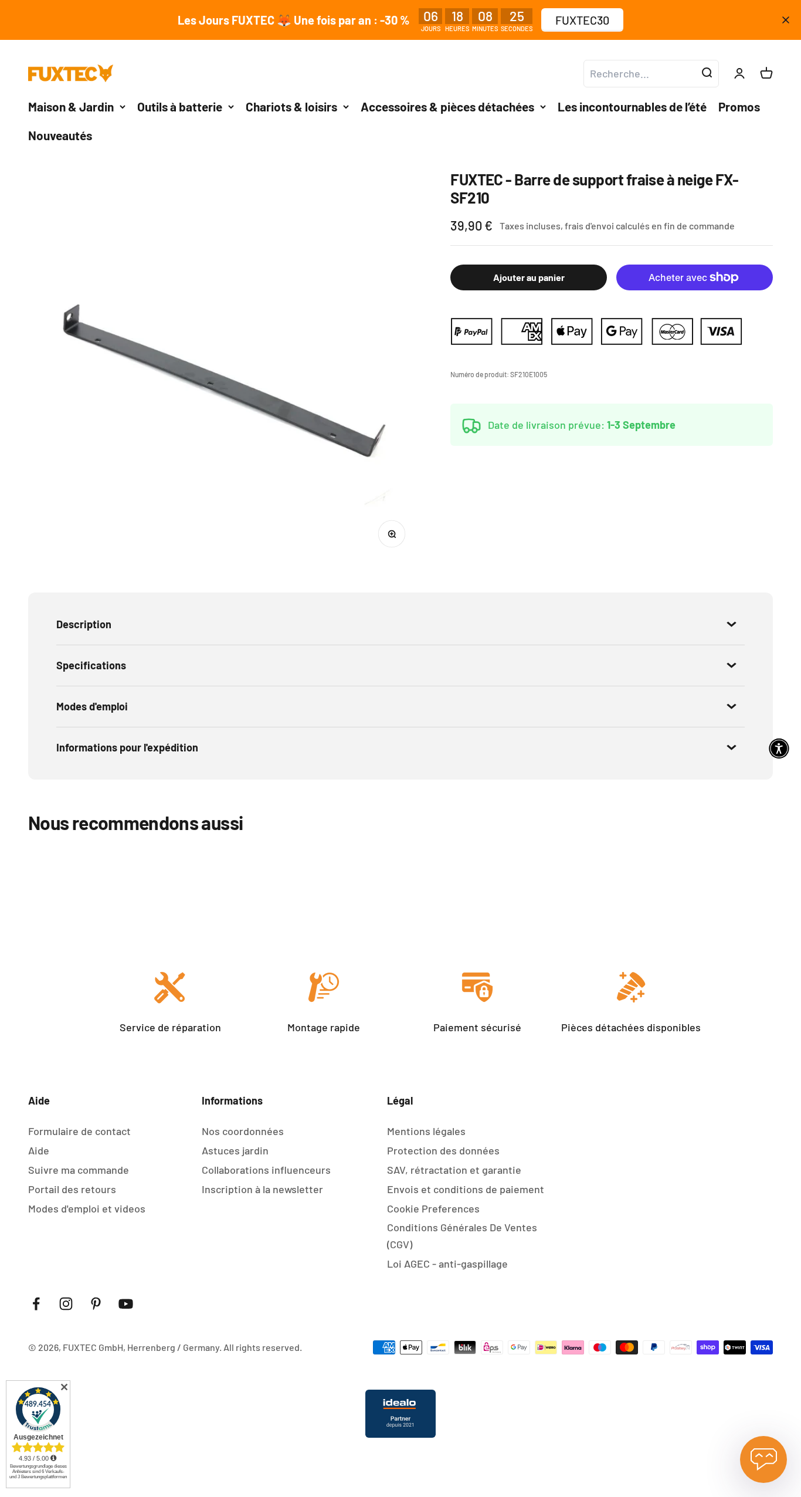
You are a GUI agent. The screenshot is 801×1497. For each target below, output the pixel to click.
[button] (779, 749)
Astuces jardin (235, 1150)
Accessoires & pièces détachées (447, 106)
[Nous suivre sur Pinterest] (96, 1304)
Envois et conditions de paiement (465, 1189)
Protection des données (443, 1150)
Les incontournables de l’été (632, 106)
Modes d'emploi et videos (86, 1208)
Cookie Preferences (433, 1208)
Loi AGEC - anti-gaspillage (447, 1263)
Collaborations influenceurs (266, 1169)
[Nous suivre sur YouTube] (126, 1304)
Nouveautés (60, 135)
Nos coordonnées (243, 1131)
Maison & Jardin (71, 106)
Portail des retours (72, 1189)
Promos (739, 106)
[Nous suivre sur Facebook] (36, 1304)
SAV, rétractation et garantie (454, 1169)
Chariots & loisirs (291, 106)
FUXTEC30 (582, 20)
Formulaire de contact (79, 1131)
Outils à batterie (179, 106)
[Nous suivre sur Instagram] (66, 1304)
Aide (38, 1150)
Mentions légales (426, 1131)
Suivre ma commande (78, 1169)
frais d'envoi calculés (608, 226)
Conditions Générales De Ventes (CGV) (462, 1236)
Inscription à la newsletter (262, 1189)
